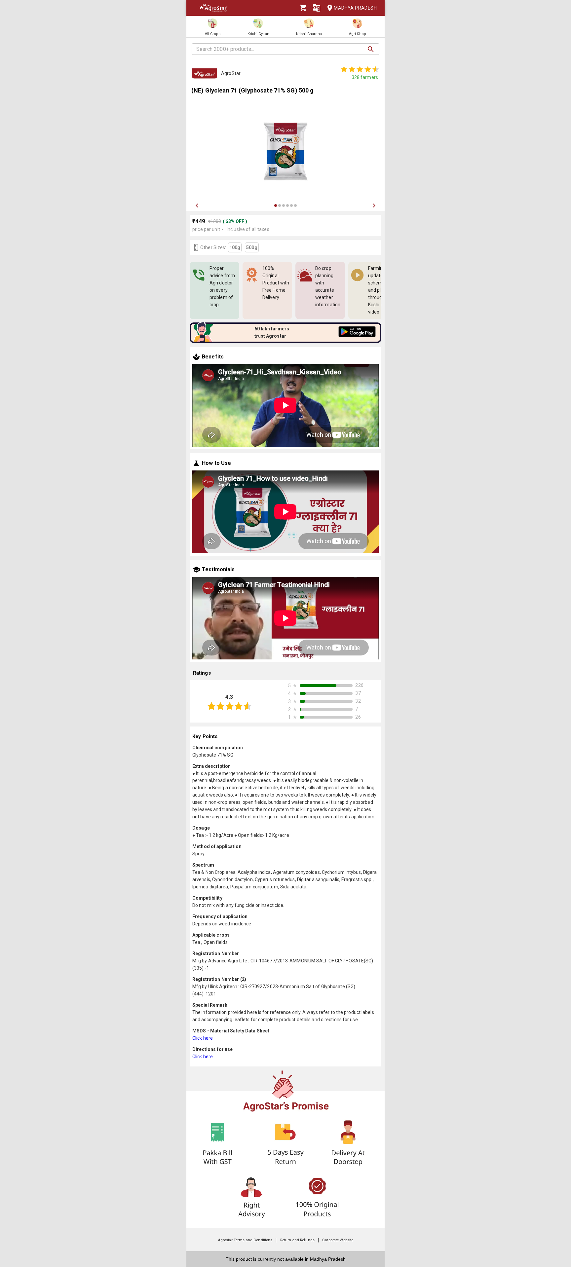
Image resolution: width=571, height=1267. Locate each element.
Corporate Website (337, 1240)
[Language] (316, 8)
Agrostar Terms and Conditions (245, 1240)
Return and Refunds (297, 1240)
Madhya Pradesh (355, 8)
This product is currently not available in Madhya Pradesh (286, 1259)
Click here (202, 1038)
